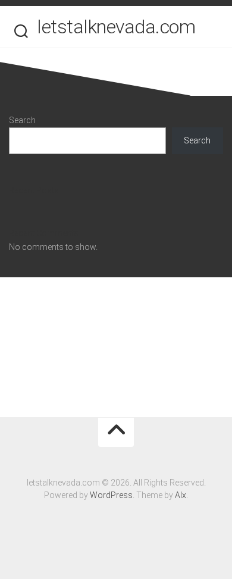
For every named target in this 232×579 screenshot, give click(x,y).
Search (22, 120)
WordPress (111, 495)
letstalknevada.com (116, 26)
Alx (180, 495)
